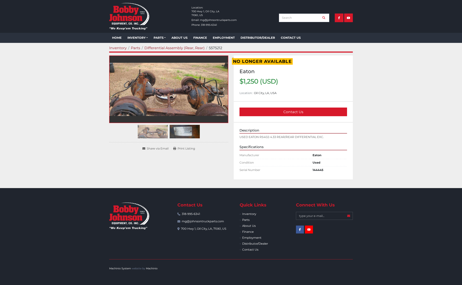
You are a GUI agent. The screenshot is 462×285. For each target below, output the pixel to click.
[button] (138, 38)
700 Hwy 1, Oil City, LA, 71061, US (203, 228)
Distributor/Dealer (258, 37)
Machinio (152, 268)
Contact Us (291, 37)
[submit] (323, 17)
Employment (224, 37)
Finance (200, 37)
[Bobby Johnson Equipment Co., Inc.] (129, 216)
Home (117, 37)
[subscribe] (348, 215)
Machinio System (120, 268)
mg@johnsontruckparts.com (218, 20)
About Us (179, 37)
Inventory (136, 37)
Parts (159, 37)
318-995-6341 (209, 24)
